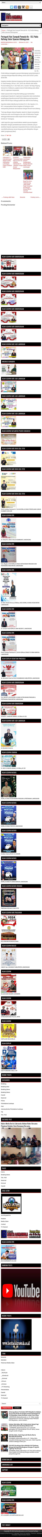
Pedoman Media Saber (7, 1363)
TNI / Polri (4, 1115)
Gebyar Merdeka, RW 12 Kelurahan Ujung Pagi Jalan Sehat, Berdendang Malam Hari (24, 1425)
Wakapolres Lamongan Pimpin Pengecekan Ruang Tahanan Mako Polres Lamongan (27, 162)
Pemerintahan (5, 1389)
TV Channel (4, 1227)
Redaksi (3, 1218)
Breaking (3, 1084)
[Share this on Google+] (10, 135)
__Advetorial (4, 1375)
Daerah (3, 1095)
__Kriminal (4, 1378)
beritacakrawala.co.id (20, 1531)
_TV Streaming (5, 1387)
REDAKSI (3, 1360)
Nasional (3, 1098)
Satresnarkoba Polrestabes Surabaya (12, 1109)
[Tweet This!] (8, 135)
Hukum (3, 1370)
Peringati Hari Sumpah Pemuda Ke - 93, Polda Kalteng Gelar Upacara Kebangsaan (19, 37)
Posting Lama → (35, 197)
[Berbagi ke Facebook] (9, 139)
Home (3, 30)
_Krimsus (3, 1384)
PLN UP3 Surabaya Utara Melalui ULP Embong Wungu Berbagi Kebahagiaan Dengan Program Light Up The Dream (24, 1447)
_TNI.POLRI (4, 1372)
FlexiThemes (9, 1533)
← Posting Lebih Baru (8, 197)
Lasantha (27, 1533)
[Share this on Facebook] (6, 135)
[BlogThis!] (5, 139)
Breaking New (5, 1086)
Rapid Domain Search (24, 1534)
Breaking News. (5, 1092)
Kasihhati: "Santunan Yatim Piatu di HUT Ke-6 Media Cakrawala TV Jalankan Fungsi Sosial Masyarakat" (18, 163)
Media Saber (4, 1221)
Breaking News (5, 1089)
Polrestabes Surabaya (7, 1103)
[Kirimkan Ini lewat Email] (3, 139)
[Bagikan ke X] (7, 139)
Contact (3, 1224)
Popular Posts (7, 1408)
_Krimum (3, 1381)
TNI (2, 1112)
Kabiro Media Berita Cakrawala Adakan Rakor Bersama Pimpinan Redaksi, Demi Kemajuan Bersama (19, 1124)
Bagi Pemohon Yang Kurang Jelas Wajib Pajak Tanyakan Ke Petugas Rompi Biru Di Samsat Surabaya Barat (27, 186)
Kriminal (3, 1183)
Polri (2, 1106)
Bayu (36, 1531)
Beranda (22, 197)
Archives (17, 1408)
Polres (3, 1100)
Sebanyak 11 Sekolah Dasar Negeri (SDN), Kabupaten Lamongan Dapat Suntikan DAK (7, 162)
